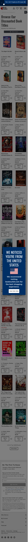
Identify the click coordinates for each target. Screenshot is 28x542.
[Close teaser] (4, 4)
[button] (15, 2)
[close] (23, 249)
